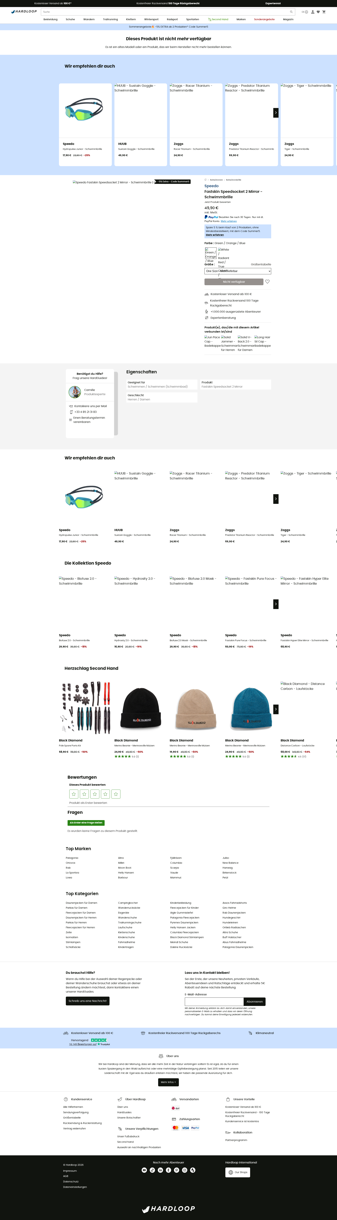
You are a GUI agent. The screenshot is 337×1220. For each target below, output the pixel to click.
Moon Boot (124, 868)
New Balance (231, 863)
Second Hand (220, 19)
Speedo (211, 186)
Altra (121, 858)
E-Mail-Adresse (196, 994)
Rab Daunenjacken (234, 913)
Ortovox (70, 863)
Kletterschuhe (126, 932)
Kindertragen (126, 947)
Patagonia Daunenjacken (238, 947)
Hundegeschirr (231, 918)
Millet (121, 863)
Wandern (89, 19)
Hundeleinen (230, 922)
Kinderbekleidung (180, 903)
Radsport (172, 19)
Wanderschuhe (127, 918)
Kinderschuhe (126, 937)
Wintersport (151, 19)
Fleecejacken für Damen (81, 913)
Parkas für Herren (76, 922)
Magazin (288, 19)
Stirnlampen (73, 942)
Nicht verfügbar (234, 281)
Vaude (174, 873)
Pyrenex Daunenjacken (184, 922)
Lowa (69, 877)
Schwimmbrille (233, 180)
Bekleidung (50, 19)
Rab (68, 868)
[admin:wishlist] (267, 282)
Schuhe (70, 19)
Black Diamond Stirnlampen (187, 937)
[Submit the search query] (291, 12)
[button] (135, 242)
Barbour (123, 877)
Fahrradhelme (126, 942)
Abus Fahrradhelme (234, 942)
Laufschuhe (125, 927)
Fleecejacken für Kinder (184, 908)
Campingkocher (128, 903)
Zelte (69, 932)
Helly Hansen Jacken (183, 927)
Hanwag (228, 868)
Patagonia (72, 858)
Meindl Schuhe (179, 942)
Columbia (176, 863)
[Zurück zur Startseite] (207, 180)
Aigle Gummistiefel (181, 913)
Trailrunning (110, 19)
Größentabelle (261, 264)
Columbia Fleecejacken (184, 932)
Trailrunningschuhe (129, 922)
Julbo (226, 858)
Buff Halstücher (232, 937)
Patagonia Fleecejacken (184, 918)
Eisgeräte (123, 913)
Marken (241, 19)
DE (303, 12)
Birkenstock (229, 873)
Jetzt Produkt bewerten (217, 202)
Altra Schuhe (230, 932)
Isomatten (72, 937)
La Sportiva (72, 873)
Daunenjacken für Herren (81, 918)
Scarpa (174, 868)
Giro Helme (229, 908)
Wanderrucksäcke (129, 908)
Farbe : (224, 243)
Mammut (175, 877)
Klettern (131, 19)
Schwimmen (216, 180)
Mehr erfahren (215, 235)
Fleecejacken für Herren (80, 927)
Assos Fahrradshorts (235, 903)
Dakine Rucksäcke (181, 947)
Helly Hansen (126, 873)
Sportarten (192, 19)
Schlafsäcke (73, 947)
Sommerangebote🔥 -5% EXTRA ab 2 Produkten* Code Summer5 (168, 27)
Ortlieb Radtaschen (234, 927)
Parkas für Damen (76, 908)
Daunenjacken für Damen (81, 903)
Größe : (209, 264)
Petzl (225, 877)
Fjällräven (176, 858)
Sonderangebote (264, 19)
